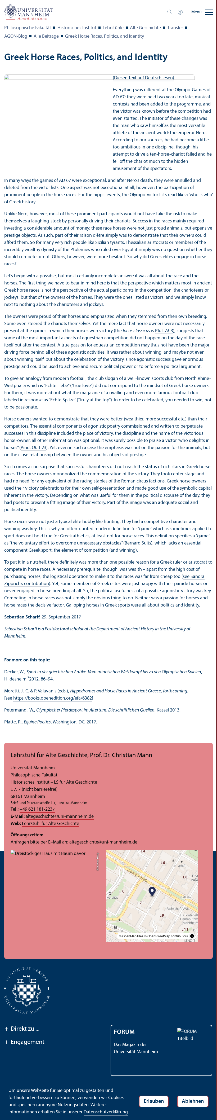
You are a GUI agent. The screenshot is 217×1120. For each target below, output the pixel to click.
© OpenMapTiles (131, 936)
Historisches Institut (76, 27)
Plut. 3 (164, 330)
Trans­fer (175, 27)
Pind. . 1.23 (33, 447)
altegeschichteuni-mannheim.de (60, 816)
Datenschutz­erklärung (106, 1112)
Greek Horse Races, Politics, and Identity (104, 36)
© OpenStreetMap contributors (166, 936)
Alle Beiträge (46, 36)
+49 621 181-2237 (37, 809)
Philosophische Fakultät (27, 27)
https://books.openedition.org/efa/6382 (52, 698)
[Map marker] (152, 892)
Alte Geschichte (145, 27)
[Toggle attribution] (192, 936)
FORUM (124, 1032)
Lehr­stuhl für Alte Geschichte (50, 823)
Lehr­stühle (113, 27)
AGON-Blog (15, 36)
